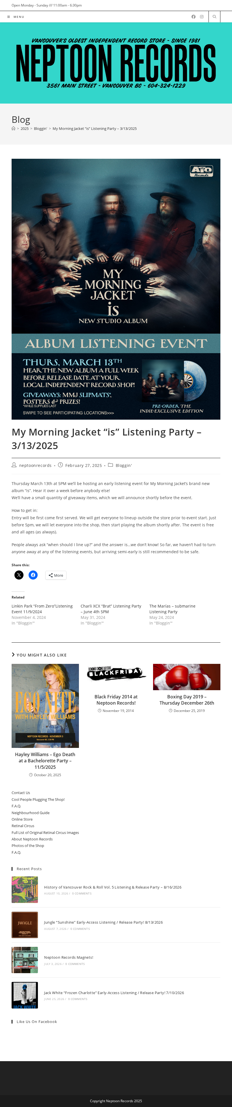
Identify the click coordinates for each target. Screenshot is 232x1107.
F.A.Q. (16, 805)
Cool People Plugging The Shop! (38, 799)
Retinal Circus (23, 825)
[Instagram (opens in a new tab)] (202, 17)
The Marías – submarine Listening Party (172, 608)
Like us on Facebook (37, 1021)
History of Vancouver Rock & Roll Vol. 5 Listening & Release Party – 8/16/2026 (112, 887)
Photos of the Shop (28, 845)
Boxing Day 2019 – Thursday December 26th (187, 700)
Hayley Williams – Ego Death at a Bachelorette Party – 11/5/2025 (45, 760)
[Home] (13, 128)
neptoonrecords (35, 465)
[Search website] (214, 17)
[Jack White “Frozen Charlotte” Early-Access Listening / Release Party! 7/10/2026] (25, 995)
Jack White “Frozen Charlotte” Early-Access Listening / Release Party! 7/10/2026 (114, 992)
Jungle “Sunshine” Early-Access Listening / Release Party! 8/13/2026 (103, 922)
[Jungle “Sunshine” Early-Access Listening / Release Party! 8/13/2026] (25, 925)
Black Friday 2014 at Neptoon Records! (116, 700)
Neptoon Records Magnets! (68, 957)
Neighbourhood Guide (31, 812)
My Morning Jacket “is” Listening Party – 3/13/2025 (95, 128)
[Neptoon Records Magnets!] (25, 960)
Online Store (22, 819)
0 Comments (81, 893)
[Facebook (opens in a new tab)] (193, 17)
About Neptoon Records (32, 839)
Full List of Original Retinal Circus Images (45, 832)
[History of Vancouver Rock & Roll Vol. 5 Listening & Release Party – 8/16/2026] (25, 889)
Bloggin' (124, 465)
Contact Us (21, 792)
